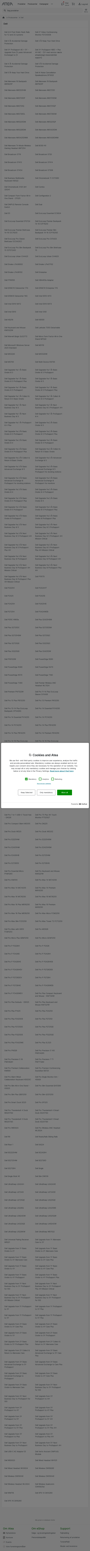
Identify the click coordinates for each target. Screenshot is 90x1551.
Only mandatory (46, 792)
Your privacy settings (44, 783)
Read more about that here (62, 771)
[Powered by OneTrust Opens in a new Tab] (79, 804)
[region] (45, 775)
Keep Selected (26, 792)
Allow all (64, 792)
